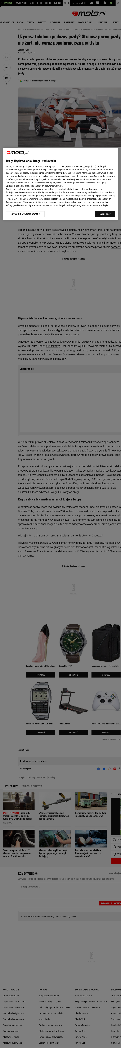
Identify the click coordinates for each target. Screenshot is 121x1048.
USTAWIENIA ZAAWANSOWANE (25, 214)
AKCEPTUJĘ (105, 214)
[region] (60, 184)
